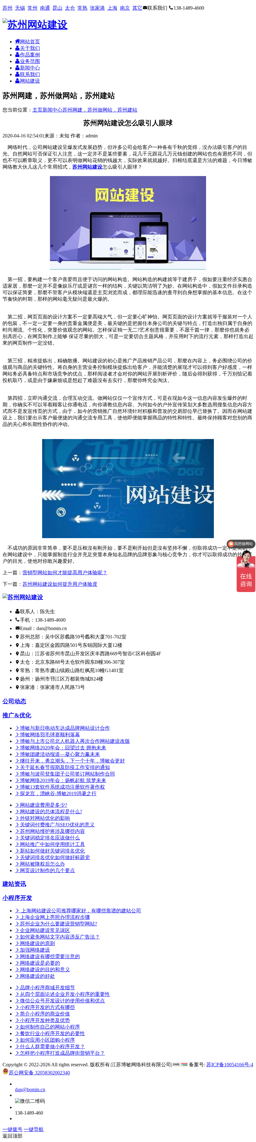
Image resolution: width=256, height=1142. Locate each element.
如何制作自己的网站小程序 (50, 1027)
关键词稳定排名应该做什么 (50, 837)
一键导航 (34, 1129)
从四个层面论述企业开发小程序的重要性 (65, 994)
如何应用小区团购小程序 (47, 1040)
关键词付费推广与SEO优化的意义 (57, 824)
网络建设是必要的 (40, 963)
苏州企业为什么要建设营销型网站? (58, 923)
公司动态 (14, 701)
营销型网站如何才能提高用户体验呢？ (64, 572)
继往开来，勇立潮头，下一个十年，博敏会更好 (72, 760)
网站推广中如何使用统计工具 (52, 844)
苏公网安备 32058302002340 (39, 1072)
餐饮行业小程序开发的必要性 (52, 1033)
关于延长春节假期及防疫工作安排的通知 (65, 767)
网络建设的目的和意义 (45, 969)
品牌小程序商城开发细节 (47, 987)
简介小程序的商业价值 (45, 1013)
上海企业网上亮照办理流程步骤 (55, 917)
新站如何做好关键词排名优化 (52, 850)
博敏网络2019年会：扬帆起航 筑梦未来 (63, 780)
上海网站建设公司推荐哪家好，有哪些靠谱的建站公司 (80, 910)
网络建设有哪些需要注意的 (50, 956)
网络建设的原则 (37, 943)
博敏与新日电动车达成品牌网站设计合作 (65, 728)
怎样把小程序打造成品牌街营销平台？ (62, 1053)
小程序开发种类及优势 (45, 1020)
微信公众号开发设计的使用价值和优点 (62, 1000)
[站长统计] (180, 1064)
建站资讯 (14, 884)
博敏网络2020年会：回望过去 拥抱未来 (63, 747)
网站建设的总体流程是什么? (51, 811)
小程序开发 (17, 898)
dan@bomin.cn (30, 1089)
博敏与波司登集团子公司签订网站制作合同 (67, 773)
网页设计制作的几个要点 (47, 870)
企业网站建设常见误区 (45, 930)
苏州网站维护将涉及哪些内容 (52, 831)
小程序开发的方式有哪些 (47, 1007)
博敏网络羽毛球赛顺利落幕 (50, 734)
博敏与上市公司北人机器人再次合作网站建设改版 (75, 741)
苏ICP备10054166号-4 (229, 1064)
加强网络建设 (35, 950)
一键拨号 (12, 1129)
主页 (37, 109)
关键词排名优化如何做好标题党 (55, 857)
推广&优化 (16, 715)
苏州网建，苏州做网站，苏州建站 (99, 109)
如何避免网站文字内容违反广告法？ (60, 936)
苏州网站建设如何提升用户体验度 (59, 584)
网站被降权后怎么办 (42, 864)
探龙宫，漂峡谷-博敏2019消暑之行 (58, 793)
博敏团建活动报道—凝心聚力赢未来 (60, 754)
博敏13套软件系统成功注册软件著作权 (62, 787)
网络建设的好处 (37, 976)
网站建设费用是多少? (43, 805)
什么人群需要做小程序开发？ (52, 1046)
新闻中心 (52, 109)
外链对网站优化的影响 (45, 818)
